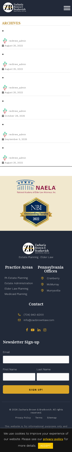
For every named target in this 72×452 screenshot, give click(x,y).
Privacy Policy (23, 417)
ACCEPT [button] (45, 445)
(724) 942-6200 (34, 314)
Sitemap (52, 417)
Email (6, 352)
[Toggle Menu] (67, 8)
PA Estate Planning (16, 277)
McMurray (53, 284)
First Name (10, 369)
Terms (38, 417)
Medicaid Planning (16, 293)
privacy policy (53, 439)
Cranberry (53, 278)
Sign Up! (36, 389)
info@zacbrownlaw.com (39, 320)
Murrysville (53, 290)
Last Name (44, 369)
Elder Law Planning (16, 288)
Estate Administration (19, 283)
